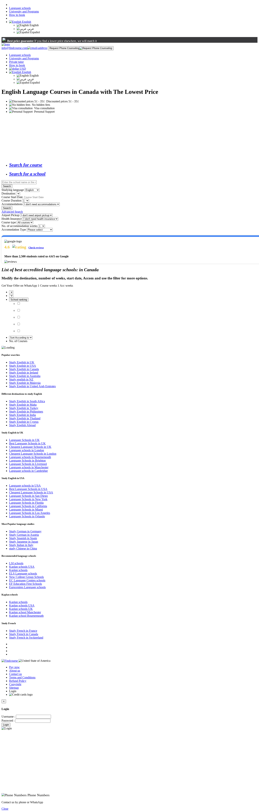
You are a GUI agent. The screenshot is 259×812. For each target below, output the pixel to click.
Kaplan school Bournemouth (26, 615)
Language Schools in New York (28, 499)
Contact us (15, 674)
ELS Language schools (23, 573)
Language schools (20, 8)
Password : (8, 720)
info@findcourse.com (14, 48)
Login (6, 724)
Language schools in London (26, 450)
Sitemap (14, 687)
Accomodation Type (14, 229)
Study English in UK (21, 362)
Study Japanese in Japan (23, 541)
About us (14, 670)
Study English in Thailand (24, 418)
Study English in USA (22, 365)
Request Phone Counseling (64, 48)
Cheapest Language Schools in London (32, 453)
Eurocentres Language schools (27, 587)
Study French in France (23, 630)
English (26, 21)
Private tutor (16, 61)
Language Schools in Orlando (27, 516)
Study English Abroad (22, 425)
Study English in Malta (23, 404)
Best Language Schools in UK (27, 443)
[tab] (133, 165)
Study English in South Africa (27, 401)
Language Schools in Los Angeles (29, 513)
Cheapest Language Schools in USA (31, 492)
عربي (30, 28)
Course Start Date (12, 197)
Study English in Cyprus (23, 421)
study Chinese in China (23, 548)
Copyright (15, 684)
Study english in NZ (21, 379)
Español (34, 32)
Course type (9, 222)
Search (7, 186)
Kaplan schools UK (21, 608)
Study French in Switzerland (26, 637)
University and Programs (24, 11)
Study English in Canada (24, 369)
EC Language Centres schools (27, 580)
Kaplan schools (18, 570)
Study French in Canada (23, 634)
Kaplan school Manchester (25, 612)
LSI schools (16, 563)
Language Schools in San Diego (28, 495)
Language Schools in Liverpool (28, 464)
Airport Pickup (10, 215)
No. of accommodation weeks (19, 226)
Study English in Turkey (23, 408)
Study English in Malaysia (25, 382)
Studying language (13, 189)
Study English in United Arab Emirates (32, 386)
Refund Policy (17, 680)
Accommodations (12, 204)
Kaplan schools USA (22, 566)
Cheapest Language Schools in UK (30, 446)
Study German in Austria (24, 534)
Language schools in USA (25, 485)
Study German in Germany (25, 531)
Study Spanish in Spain (23, 538)
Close (5, 808)
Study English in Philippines (26, 411)
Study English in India (22, 415)
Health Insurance (12, 218)
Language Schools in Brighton (27, 460)
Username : (8, 716)
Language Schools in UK (24, 440)
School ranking (19, 299)
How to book (17, 15)
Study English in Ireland (23, 372)
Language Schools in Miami (26, 509)
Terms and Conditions (22, 677)
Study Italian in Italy (21, 545)
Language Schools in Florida (26, 502)
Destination (8, 193)
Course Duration (11, 200)
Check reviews (36, 247)
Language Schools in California (28, 506)
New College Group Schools (26, 577)
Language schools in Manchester (28, 467)
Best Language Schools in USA (28, 489)
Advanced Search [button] (12, 211)
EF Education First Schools (25, 583)
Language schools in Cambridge (28, 470)
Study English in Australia (24, 376)
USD (23, 68)
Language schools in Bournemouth (30, 457)
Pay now (14, 667)
